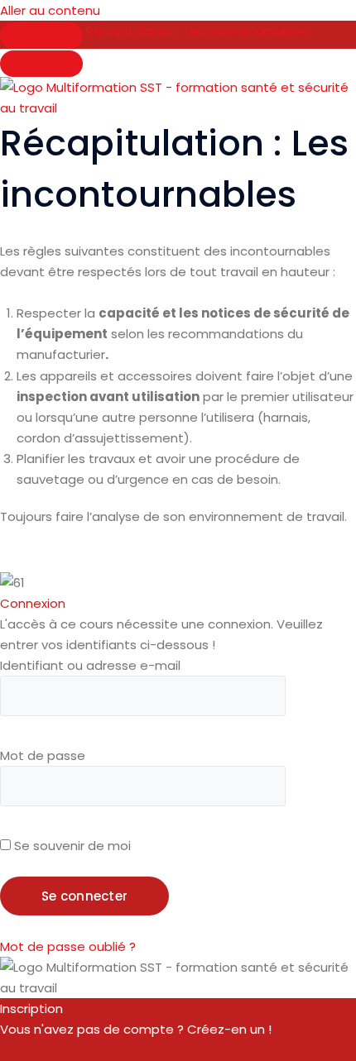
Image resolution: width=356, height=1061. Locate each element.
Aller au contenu (50, 10)
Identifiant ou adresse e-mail (90, 665)
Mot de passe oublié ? (68, 946)
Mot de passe (42, 755)
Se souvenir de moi (71, 845)
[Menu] (41, 63)
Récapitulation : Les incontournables (197, 31)
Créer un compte (53, 1050)
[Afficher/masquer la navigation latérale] (41, 35)
